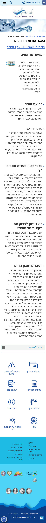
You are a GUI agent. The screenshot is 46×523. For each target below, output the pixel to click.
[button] (11, 2)
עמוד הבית (41, 36)
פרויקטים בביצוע (35, 455)
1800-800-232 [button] (33, 2)
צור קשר (32, 458)
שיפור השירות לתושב (34, 450)
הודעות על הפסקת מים (14, 458)
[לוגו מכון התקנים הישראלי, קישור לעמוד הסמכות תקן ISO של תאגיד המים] (18, 491)
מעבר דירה (18, 454)
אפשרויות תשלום (15, 450)
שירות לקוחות (16, 447)
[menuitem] (33, 368)
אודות (31, 442)
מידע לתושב (30, 36)
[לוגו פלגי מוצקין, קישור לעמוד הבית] (23, 12)
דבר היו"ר (32, 446)
